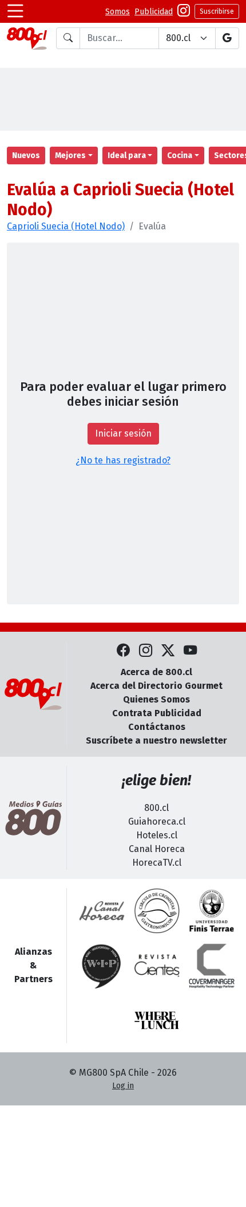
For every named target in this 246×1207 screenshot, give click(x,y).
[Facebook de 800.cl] (123, 651)
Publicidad (153, 12)
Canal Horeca (157, 848)
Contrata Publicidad (156, 713)
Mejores (70, 155)
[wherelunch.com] (157, 1020)
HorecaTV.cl (156, 862)
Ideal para (127, 155)
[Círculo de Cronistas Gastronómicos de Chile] (157, 911)
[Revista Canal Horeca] (102, 911)
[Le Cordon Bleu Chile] (212, 911)
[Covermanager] (212, 965)
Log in (123, 1086)
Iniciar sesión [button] (123, 433)
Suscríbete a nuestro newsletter (156, 740)
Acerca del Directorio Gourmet (156, 685)
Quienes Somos (156, 699)
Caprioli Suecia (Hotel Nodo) (66, 226)
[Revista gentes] (157, 965)
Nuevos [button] (26, 155)
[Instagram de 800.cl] (145, 651)
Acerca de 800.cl (156, 672)
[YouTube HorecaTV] (190, 651)
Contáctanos (156, 726)
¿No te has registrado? (123, 460)
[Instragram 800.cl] (183, 11)
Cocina (179, 155)
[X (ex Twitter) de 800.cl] (167, 651)
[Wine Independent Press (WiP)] (102, 965)
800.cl (156, 807)
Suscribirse (217, 11)
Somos (117, 12)
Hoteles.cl (156, 835)
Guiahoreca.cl (156, 821)
